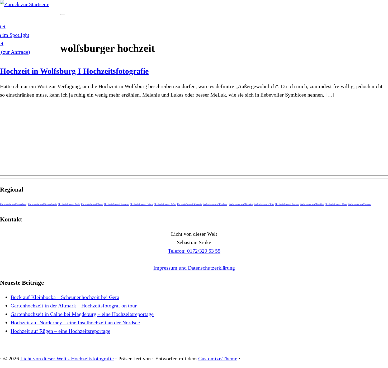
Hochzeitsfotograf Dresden (241, 204)
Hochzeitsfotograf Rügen (336, 204)
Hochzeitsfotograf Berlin (69, 204)
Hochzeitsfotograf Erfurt (165, 204)
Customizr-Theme (217, 358)
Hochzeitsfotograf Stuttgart (359, 204)
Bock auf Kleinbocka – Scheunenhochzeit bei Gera (65, 297)
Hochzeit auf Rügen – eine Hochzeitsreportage (60, 331)
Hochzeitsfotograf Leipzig (141, 204)
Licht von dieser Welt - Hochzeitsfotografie (67, 358)
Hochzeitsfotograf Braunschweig (42, 204)
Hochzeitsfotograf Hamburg (215, 204)
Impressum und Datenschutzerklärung (194, 268)
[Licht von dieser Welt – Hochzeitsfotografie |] (24, 4)
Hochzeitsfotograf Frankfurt (312, 204)
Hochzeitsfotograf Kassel (92, 204)
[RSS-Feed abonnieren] (2, 345)
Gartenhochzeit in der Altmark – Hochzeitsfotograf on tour (74, 305)
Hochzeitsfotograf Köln (264, 204)
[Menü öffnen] (62, 14)
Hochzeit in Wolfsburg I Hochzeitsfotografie (74, 71)
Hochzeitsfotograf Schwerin (189, 204)
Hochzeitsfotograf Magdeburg (13, 204)
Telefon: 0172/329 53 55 (194, 251)
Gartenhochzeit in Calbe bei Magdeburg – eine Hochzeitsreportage (82, 314)
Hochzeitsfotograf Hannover (116, 204)
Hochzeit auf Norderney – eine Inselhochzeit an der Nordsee (75, 322)
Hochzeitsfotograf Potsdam (287, 204)
